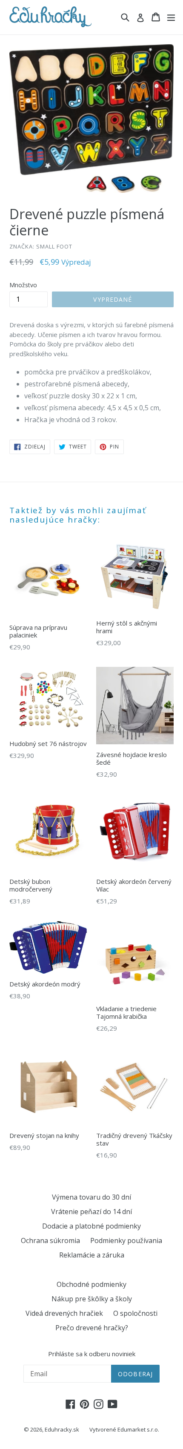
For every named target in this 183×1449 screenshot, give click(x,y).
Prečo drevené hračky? (91, 1327)
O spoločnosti (135, 1313)
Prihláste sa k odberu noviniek (91, 1354)
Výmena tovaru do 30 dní (91, 1197)
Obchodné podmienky (91, 1284)
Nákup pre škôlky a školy (91, 1298)
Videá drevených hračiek (64, 1313)
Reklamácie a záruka (91, 1255)
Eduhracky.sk (62, 1429)
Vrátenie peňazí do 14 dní (91, 1211)
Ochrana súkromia (50, 1240)
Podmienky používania (126, 1240)
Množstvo (23, 285)
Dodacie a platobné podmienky (91, 1226)
